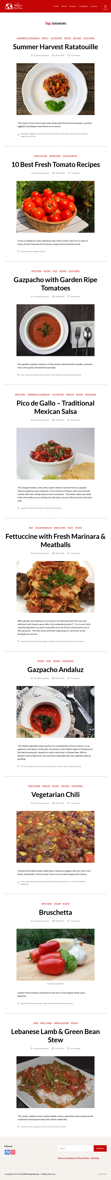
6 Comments (75, 296)
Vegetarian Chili (55, 794)
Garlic (57, 134)
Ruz (45, 1127)
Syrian (49, 1127)
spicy (69, 881)
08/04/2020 (59, 296)
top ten (42, 251)
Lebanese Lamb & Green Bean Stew (55, 1035)
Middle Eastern (61, 1023)
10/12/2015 (59, 1048)
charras (31, 508)
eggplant (33, 134)
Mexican (70, 394)
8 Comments (75, 420)
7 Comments (75, 803)
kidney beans (35, 881)
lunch (39, 766)
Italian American (43, 528)
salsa (52, 508)
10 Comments (75, 1048)
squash (67, 134)
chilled (30, 766)
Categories (83, 6)
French (45, 38)
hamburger (43, 641)
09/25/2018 (59, 553)
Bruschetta (55, 912)
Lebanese (36, 1127)
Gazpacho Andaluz (55, 669)
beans (23, 881)
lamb (30, 1127)
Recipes (72, 6)
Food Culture (40, 156)
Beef (31, 528)
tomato (77, 134)
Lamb (35, 1023)
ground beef (33, 641)
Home (56, 6)
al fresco (24, 766)
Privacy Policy (83, 1158)
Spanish (62, 271)
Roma (69, 641)
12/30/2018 (59, 420)
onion (62, 134)
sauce (74, 641)
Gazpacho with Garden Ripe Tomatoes (55, 283)
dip (35, 508)
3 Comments (75, 678)
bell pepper (25, 134)
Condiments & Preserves (28, 38)
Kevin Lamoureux (42, 55)
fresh (27, 641)
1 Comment (75, 173)
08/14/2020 (59, 55)
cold (22, 375)
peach (41, 375)
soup (53, 375)
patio (44, 766)
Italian (57, 904)
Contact (94, 6)
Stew (72, 134)
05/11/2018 (59, 803)
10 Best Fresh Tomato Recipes (55, 164)
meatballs (51, 641)
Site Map (95, 1158)
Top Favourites (70, 156)
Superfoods (54, 156)
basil (22, 641)
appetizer (24, 508)
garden (36, 375)
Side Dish (77, 38)
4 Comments (75, 55)
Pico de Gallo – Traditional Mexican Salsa (55, 407)
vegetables (25, 136)
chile (27, 881)
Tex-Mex (74, 881)
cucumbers (28, 375)
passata (58, 641)
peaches (47, 375)
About (64, 6)
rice (42, 1127)
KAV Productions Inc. (31, 1174)
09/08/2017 (59, 921)
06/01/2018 (59, 678)
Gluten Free (56, 38)
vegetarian (25, 884)
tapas (65, 766)
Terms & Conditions (66, 1158)
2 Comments (75, 553)
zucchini (32, 136)
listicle (23, 251)
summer (64, 375)
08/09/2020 (60, 173)
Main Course (59, 528)
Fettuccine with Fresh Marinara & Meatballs (55, 540)
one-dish (50, 881)
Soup (55, 271)
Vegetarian (89, 38)
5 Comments (75, 921)
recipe (47, 508)
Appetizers (36, 271)
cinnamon (24, 1127)
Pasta (70, 528)
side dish (63, 881)
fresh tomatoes (48, 134)
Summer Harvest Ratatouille (55, 46)
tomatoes (84, 134)
